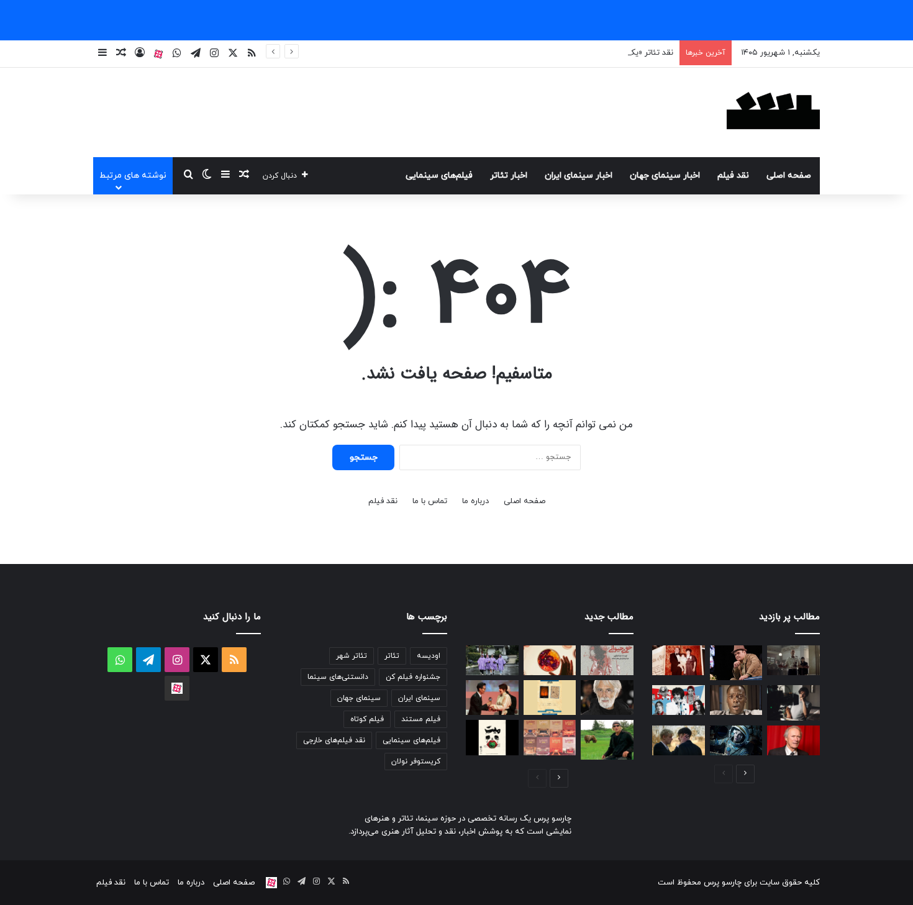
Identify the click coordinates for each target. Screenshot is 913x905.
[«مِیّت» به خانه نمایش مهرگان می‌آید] (492, 737)
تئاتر (391, 656)
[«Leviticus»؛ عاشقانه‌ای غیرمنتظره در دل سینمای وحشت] (678, 740)
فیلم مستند (420, 719)
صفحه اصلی (788, 175)
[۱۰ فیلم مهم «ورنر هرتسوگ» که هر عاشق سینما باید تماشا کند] (607, 739)
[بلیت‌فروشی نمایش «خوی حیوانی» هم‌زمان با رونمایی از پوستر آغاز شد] (607, 660)
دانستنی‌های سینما (337, 677)
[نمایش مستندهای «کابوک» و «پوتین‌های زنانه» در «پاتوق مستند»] (550, 697)
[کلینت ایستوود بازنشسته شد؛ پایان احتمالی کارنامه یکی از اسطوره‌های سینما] (793, 740)
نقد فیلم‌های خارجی (334, 740)
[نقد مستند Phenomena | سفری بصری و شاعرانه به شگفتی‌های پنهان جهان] (550, 660)
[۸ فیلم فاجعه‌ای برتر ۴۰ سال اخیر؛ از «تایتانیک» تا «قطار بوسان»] (736, 740)
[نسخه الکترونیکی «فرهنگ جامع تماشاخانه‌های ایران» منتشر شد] (550, 737)
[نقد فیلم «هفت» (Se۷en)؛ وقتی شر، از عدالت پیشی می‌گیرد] (793, 660)
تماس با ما (429, 501)
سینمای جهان (359, 698)
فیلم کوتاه (367, 719)
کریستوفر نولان (415, 761)
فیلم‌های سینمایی (439, 175)
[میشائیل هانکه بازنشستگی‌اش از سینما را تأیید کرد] (607, 697)
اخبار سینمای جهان (665, 175)
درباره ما (475, 501)
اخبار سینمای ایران (578, 175)
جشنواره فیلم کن (413, 677)
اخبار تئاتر (508, 175)
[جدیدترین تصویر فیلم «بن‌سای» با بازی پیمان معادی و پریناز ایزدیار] (492, 660)
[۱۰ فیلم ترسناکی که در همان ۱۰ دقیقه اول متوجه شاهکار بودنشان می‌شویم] (736, 700)
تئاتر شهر (351, 656)
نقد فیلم (733, 175)
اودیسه (428, 656)
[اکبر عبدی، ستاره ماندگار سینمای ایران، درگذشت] (736, 662)
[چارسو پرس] (773, 112)
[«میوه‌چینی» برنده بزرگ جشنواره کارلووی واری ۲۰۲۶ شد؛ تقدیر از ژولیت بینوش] (492, 697)
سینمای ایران (419, 698)
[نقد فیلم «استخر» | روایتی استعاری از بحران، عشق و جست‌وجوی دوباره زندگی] (793, 702)
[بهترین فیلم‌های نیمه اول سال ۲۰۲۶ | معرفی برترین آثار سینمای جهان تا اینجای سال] (678, 700)
